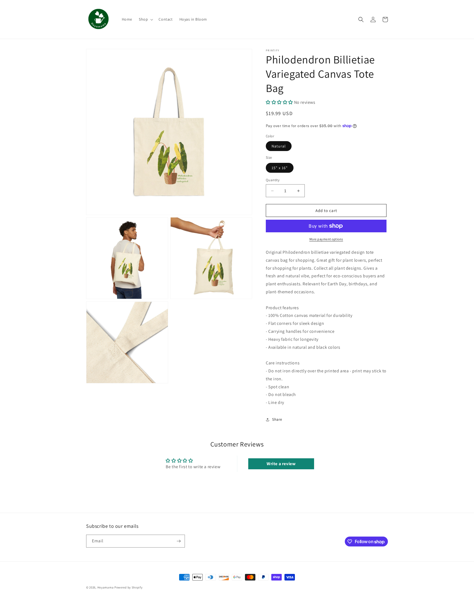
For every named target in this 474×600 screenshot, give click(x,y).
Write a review (281, 464)
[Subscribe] (179, 541)
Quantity (273, 180)
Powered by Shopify (128, 587)
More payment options (326, 239)
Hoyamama (105, 587)
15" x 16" (280, 167)
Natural (279, 146)
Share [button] (277, 419)
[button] (145, 19)
